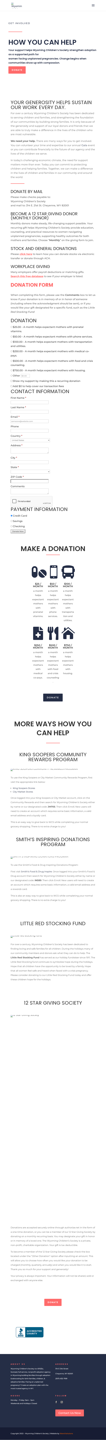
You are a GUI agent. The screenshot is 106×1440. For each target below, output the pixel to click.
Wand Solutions (66, 1433)
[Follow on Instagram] (61, 1402)
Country (16, 435)
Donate (17, 70)
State (15, 467)
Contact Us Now (69, 1413)
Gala (84, 145)
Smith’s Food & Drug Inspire (36, 871)
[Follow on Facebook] (56, 1402)
